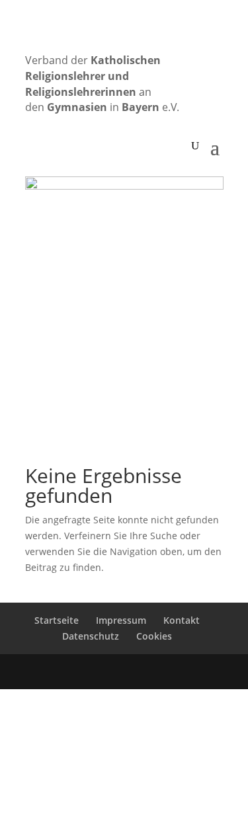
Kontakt (181, 620)
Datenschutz (90, 636)
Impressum (121, 620)
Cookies (154, 636)
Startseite (56, 620)
